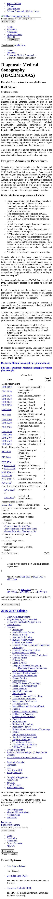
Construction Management (24, 652)
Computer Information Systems (26, 650)
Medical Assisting (20, 704)
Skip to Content (14, 3)
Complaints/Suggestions (17, 777)
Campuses (11, 765)
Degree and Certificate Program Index (24, 622)
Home (9, 50)
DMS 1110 (6, 415)
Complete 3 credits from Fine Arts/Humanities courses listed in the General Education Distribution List (20, 528)
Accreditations (13, 815)
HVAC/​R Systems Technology (26, 683)
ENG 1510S (9, 468)
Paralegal (16, 719)
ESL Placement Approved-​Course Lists (24, 757)
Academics (12, 29)
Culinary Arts (18, 660)
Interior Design (19, 693)
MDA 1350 (7, 505)
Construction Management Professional (29, 655)
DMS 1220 (7, 423)
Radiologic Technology (22, 724)
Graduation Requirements (18, 617)
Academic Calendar (15, 762)
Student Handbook (15, 787)
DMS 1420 (7, 431)
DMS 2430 (7, 444)
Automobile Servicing (22, 637)
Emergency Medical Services (25, 673)
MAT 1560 (6, 472)
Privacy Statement (15, 810)
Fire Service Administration (24, 675)
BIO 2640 (6, 457)
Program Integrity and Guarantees (22, 619)
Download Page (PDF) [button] (17, 876)
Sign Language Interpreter (24, 734)
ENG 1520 (9, 490)
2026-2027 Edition (14, 611)
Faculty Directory (14, 772)
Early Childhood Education (24, 670)
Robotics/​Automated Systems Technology (31, 729)
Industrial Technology (22, 691)
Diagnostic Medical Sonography (21, 55)
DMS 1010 (7, 391)
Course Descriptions (16, 750)
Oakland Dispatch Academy (25, 711)
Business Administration (23, 640)
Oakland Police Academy (23, 716)
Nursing (16, 709)
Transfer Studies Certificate (24, 744)
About (9, 27)
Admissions (12, 32)
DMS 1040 (7, 402)
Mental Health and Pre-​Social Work (28, 706)
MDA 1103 (7, 475)
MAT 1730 (38, 577)
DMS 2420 (7, 441)
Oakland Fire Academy (22, 714)
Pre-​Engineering (19, 721)
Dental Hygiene (19, 663)
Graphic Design (19, 681)
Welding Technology (21, 747)
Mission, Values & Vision (18, 812)
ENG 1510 (6, 462)
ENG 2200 (9, 497)
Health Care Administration (24, 686)
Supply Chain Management (24, 737)
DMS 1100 (6, 409)
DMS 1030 (7, 399)
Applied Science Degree (23, 632)
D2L (9, 767)
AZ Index (11, 6)
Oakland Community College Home (23, 11)
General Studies (19, 678)
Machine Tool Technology (24, 698)
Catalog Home (13, 8)
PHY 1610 (6, 479)
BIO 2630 (6, 451)
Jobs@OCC (12, 780)
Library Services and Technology (27, 696)
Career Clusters (13, 624)
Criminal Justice (19, 657)
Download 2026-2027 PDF (19, 888)
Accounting (17, 629)
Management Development (24, 701)
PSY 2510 (6, 483)
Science (15, 732)
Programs (11, 52)
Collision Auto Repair (22, 642)
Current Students (14, 34)
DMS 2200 (7, 434)
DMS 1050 (7, 405)
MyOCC (11, 37)
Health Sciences (19, 688)
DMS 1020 (7, 396)
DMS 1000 (7, 387)
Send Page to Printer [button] (16, 866)
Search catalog (7, 18)
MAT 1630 (25, 577)
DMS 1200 (7, 419)
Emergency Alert (14, 770)
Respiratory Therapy (21, 727)
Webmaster (12, 817)
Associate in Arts (20, 634)
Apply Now (19, 45)
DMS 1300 (7, 427)
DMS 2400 (7, 438)
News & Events (14, 785)
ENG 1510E (9, 465)
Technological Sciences (22, 742)
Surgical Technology (21, 739)
